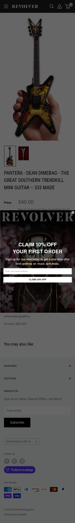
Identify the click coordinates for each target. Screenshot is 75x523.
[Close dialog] (73, 212)
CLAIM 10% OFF (37, 279)
